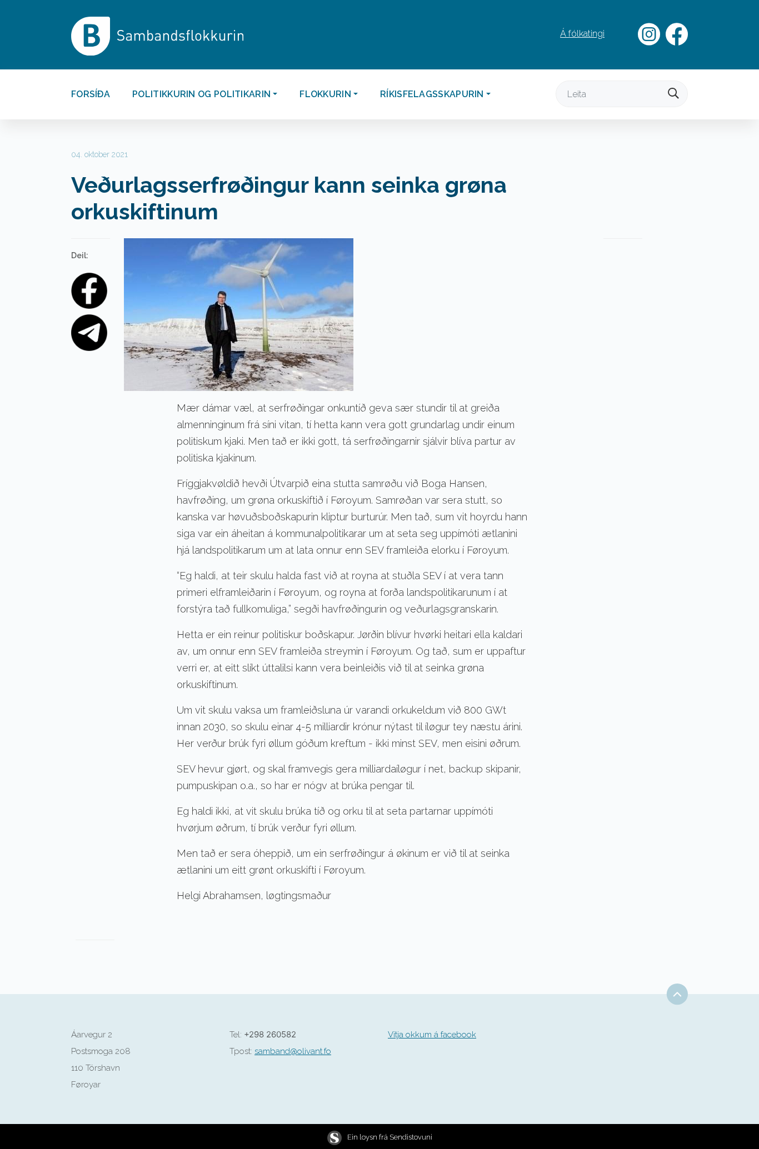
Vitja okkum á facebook (432, 1035)
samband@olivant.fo (292, 1051)
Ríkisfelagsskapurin (432, 94)
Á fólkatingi (582, 33)
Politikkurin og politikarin (201, 94)
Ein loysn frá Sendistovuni (389, 1137)
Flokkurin (325, 94)
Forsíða (90, 94)
